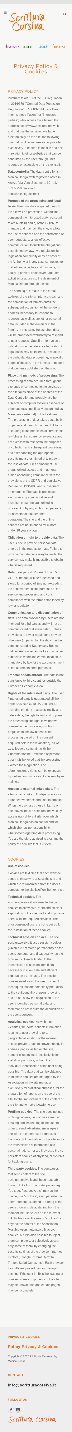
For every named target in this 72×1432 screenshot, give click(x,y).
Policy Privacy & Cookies (33, 1347)
